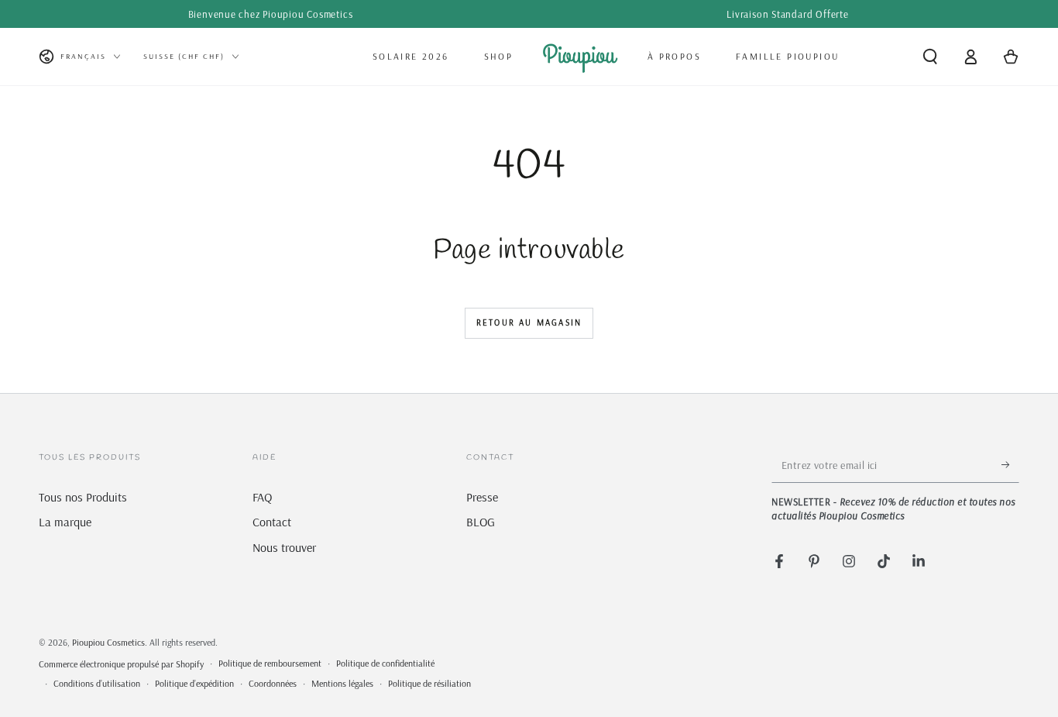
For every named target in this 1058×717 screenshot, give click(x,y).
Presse (482, 497)
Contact (271, 521)
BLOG (480, 521)
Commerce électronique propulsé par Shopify (121, 664)
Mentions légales (342, 683)
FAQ (262, 497)
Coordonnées (273, 683)
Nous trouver (284, 547)
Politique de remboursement (269, 663)
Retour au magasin (529, 322)
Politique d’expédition (194, 683)
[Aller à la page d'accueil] (580, 56)
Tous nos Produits (83, 497)
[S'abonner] (1010, 465)
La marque (65, 521)
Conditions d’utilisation (96, 683)
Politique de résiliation (429, 683)
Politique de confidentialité (385, 663)
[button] (930, 57)
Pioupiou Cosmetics (108, 642)
